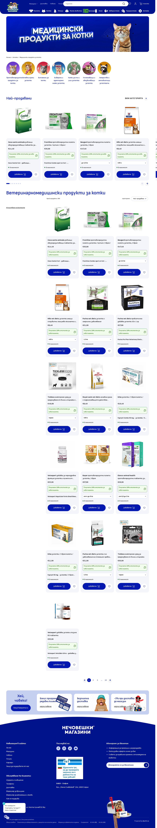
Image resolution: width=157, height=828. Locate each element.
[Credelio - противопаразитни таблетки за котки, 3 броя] (132, 454)
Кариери (9, 763)
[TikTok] (70, 748)
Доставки (44, 4)
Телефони (10, 784)
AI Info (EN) (102, 822)
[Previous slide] (142, 183)
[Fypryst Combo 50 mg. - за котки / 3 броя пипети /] (132, 376)
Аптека (15, 57)
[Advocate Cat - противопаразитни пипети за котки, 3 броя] (97, 454)
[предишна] (85, 680)
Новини (53, 4)
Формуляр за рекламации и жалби (19, 795)
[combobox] (95, 3)
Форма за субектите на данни (68, 822)
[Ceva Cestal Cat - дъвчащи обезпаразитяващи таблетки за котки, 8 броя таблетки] (23, 120)
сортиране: (126, 198)
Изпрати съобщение (14, 780)
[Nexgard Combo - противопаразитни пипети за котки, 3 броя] (96, 120)
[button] (129, 3)
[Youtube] (76, 748)
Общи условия (10, 822)
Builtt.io (146, 821)
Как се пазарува (12, 799)
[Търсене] (123, 3)
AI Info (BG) (93, 822)
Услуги (60, 4)
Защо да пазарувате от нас (17, 766)
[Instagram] (64, 748)
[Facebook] (58, 748)
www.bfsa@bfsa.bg (64, 794)
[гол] (110, 680)
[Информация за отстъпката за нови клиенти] (36, 155)
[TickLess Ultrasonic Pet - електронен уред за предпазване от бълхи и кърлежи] (132, 533)
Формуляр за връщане (15, 791)
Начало (8, 57)
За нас (8, 748)
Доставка (10, 787)
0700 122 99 (61, 790)
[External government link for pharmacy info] (69, 768)
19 (106, 680)
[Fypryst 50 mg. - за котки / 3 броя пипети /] (62, 533)
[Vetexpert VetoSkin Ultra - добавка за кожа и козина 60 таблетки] (62, 611)
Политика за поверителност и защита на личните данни (36, 822)
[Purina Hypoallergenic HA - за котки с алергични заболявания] (97, 297)
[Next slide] (147, 183)
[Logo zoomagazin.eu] (12, 7)
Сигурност (84, 822)
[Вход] (135, 3)
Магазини (10, 751)
